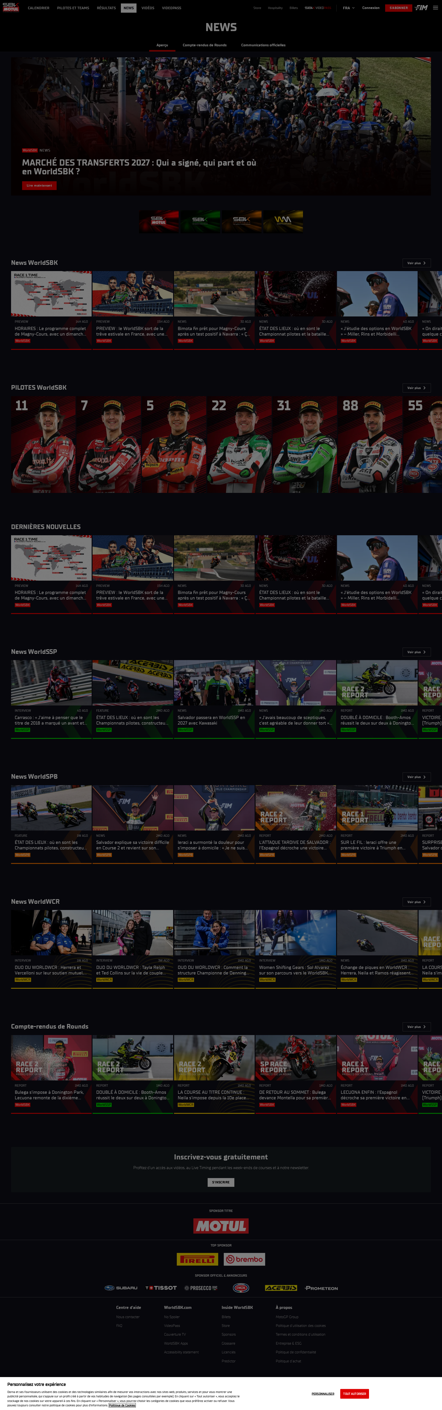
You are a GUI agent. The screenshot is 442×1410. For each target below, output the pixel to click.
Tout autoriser (354, 1393)
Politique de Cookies (122, 1405)
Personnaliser (323, 1393)
